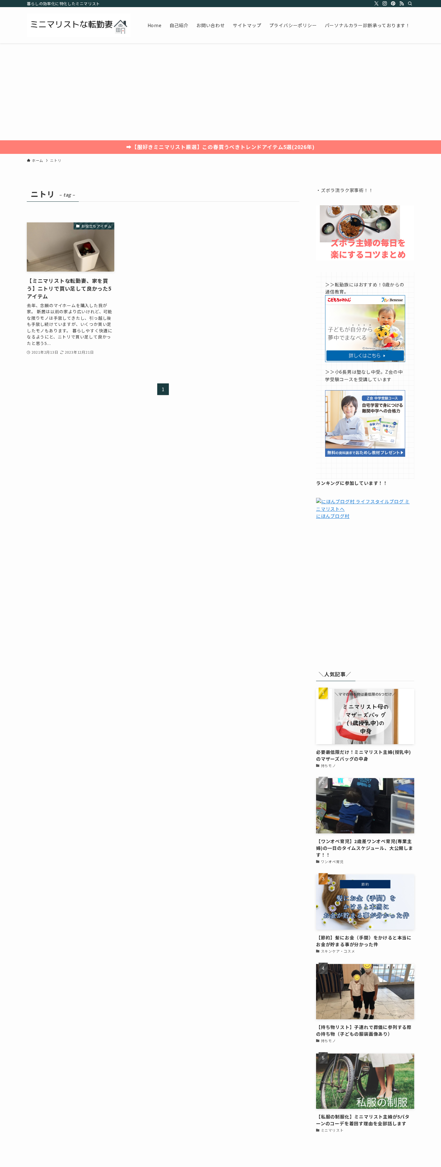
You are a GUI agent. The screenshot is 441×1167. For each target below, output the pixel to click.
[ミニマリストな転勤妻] (79, 25)
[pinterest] (393, 3)
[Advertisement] (220, 92)
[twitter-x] (376, 3)
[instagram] (385, 3)
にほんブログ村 (333, 516)
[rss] (401, 3)
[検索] (410, 3)
